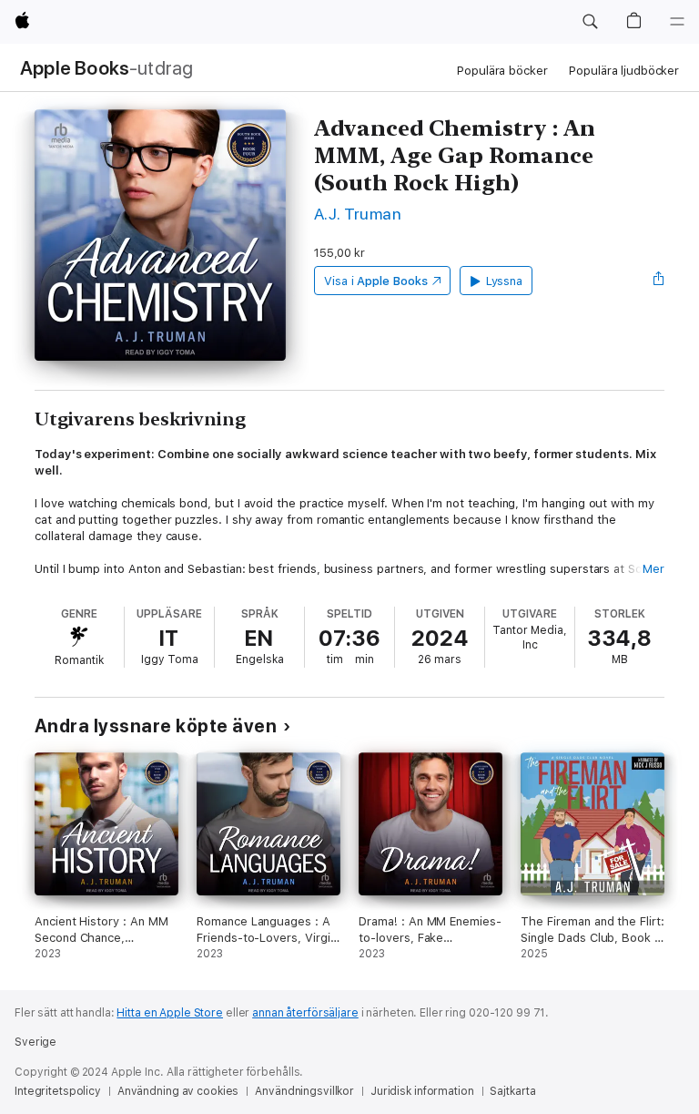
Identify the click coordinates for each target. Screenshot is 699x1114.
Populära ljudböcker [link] (624, 70)
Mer (653, 569)
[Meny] (677, 22)
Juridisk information (422, 1091)
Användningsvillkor (304, 1091)
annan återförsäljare (305, 1013)
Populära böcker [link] (502, 70)
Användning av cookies (177, 1091)
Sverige (35, 1042)
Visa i (376, 281)
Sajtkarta (512, 1091)
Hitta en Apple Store (169, 1013)
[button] (590, 22)
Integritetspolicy (58, 1091)
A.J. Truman (357, 213)
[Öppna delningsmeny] (659, 280)
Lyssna (504, 281)
